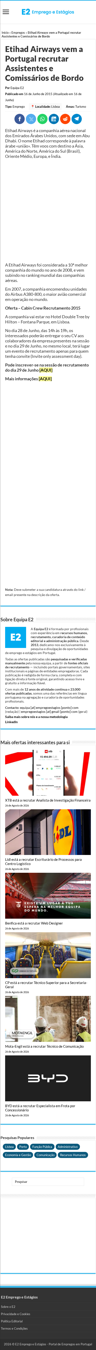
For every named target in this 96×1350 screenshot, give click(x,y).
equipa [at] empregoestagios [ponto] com (49, 708)
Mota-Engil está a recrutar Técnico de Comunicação (44, 1046)
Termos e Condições (14, 1328)
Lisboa (55, 106)
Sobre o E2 (8, 1307)
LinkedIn (11, 722)
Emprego (19, 106)
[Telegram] (77, 119)
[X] (31, 119)
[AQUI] (45, 370)
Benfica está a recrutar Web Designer (34, 923)
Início (5, 32)
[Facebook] (19, 119)
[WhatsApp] (42, 119)
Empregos (18, 32)
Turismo (80, 106)
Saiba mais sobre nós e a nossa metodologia (36, 717)
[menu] (5, 12)
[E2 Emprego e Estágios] (48, 12)
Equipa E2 (17, 88)
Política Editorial (12, 1321)
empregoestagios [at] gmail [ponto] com (49, 712)
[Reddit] (65, 119)
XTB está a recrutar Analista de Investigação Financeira (48, 800)
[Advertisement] (48, 210)
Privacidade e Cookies (15, 1314)
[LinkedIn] (54, 119)
